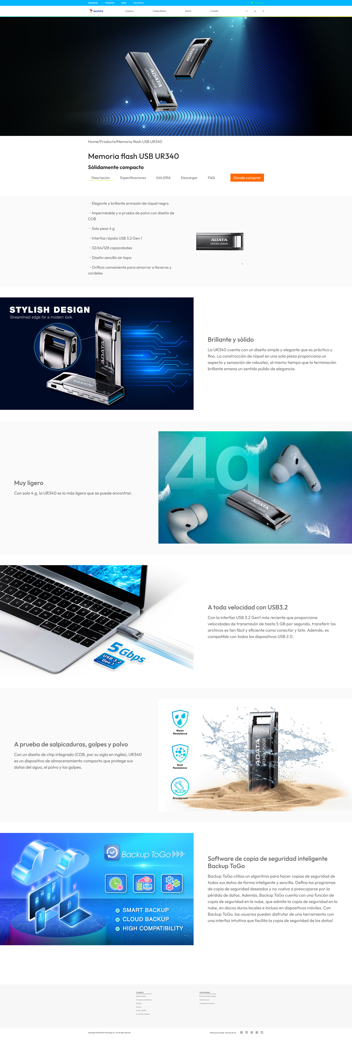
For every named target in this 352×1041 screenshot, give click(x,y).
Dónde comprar (247, 177)
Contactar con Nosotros (144, 1000)
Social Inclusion (204, 1000)
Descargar (189, 177)
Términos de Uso (230, 1033)
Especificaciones (133, 177)
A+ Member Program (143, 1014)
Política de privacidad (217, 1033)
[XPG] (123, 3)
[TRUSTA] (109, 2)
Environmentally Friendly (208, 996)
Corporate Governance (207, 1003)
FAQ (211, 177)
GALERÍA (163, 177)
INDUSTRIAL (139, 3)
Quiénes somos (141, 996)
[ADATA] (93, 3)
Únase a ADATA (141, 1010)
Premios (138, 1007)
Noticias (138, 1003)
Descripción (100, 177)
